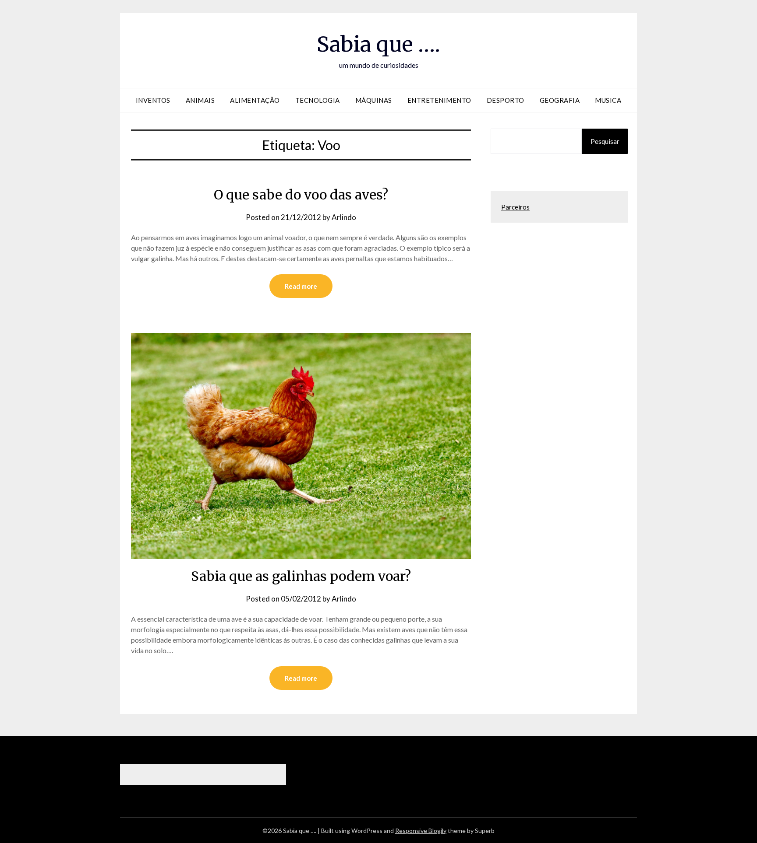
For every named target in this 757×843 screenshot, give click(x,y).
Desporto (505, 100)
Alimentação (255, 100)
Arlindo (344, 217)
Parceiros (515, 207)
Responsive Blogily (420, 830)
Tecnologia (317, 100)
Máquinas (373, 100)
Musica (608, 100)
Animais (200, 100)
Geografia (560, 100)
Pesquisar (605, 141)
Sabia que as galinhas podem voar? (301, 576)
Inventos (153, 100)
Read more (301, 286)
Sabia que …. (378, 44)
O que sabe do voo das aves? (301, 194)
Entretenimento (439, 100)
